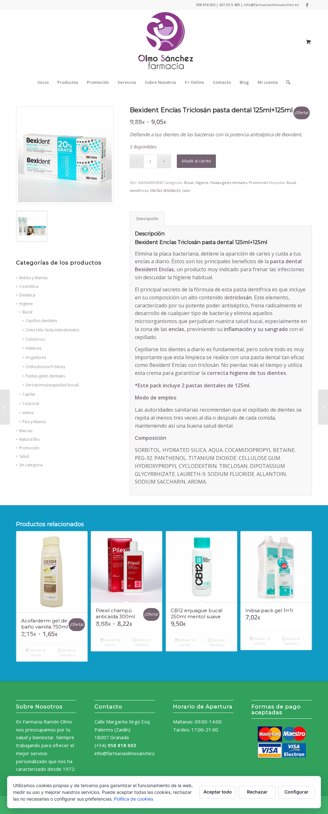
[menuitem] (43, 82)
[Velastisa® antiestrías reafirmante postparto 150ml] (323, 407)
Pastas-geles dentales (45, 376)
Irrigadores (36, 357)
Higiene (26, 303)
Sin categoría (31, 465)
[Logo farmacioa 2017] (164, 42)
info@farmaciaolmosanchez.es (127, 753)
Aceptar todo (217, 791)
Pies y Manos (34, 421)
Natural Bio (29, 439)
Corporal (30, 403)
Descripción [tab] (147, 218)
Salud (24, 456)
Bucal (27, 312)
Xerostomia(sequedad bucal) (52, 385)
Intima (28, 412)
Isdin (186, 190)
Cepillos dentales (41, 320)
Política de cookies (133, 799)
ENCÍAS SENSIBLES (165, 190)
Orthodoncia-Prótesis (45, 366)
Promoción (29, 448)
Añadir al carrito (196, 161)
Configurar (296, 791)
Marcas (25, 430)
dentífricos (139, 190)
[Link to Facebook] (307, 5)
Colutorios (35, 339)
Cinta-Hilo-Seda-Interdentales (52, 330)
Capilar (29, 394)
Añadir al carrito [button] (37, 652)
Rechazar (257, 791)
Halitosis (33, 348)
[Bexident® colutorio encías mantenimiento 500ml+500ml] (5, 407)
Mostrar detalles (68, 652)
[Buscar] (286, 82)
